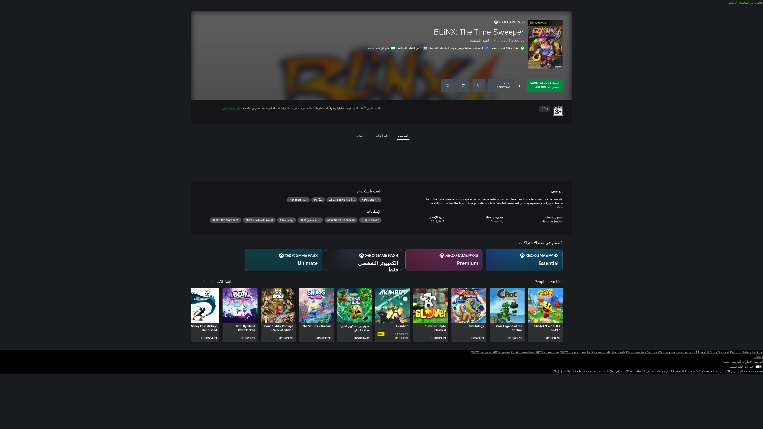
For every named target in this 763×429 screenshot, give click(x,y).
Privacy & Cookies (697, 371)
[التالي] (204, 282)
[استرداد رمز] (447, 85)
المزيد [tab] (359, 135)
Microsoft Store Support (712, 352)
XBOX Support (570, 352)
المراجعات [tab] (382, 135)
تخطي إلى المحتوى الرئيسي (745, 2)
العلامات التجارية (604, 371)
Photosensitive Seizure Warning (648, 352)
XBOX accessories (547, 352)
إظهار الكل (224, 281)
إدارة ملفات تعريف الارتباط (652, 371)
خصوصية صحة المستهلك (747, 371)
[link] (545, 315)
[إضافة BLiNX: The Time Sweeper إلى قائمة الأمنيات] (479, 85)
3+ (546, 108)
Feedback (587, 352)
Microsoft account (683, 352)
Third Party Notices (579, 371)
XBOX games (501, 352)
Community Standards (609, 352)
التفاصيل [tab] (403, 135)
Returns (735, 352)
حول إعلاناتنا (558, 371)
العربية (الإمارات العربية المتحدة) (742, 361)
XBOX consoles (481, 352)
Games (758, 357)
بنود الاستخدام (625, 371)
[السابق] (212, 282)
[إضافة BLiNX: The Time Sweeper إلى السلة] (463, 85)
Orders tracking (752, 352)
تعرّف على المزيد (231, 108)
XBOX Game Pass (522, 352)
